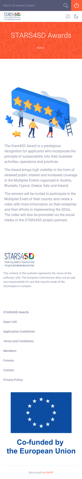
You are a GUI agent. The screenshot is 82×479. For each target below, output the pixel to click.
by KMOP (47, 472)
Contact (8, 370)
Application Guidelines (19, 331)
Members (9, 351)
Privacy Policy (13, 380)
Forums (8, 360)
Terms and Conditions (18, 341)
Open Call (10, 322)
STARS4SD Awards (16, 312)
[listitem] (41, 279)
